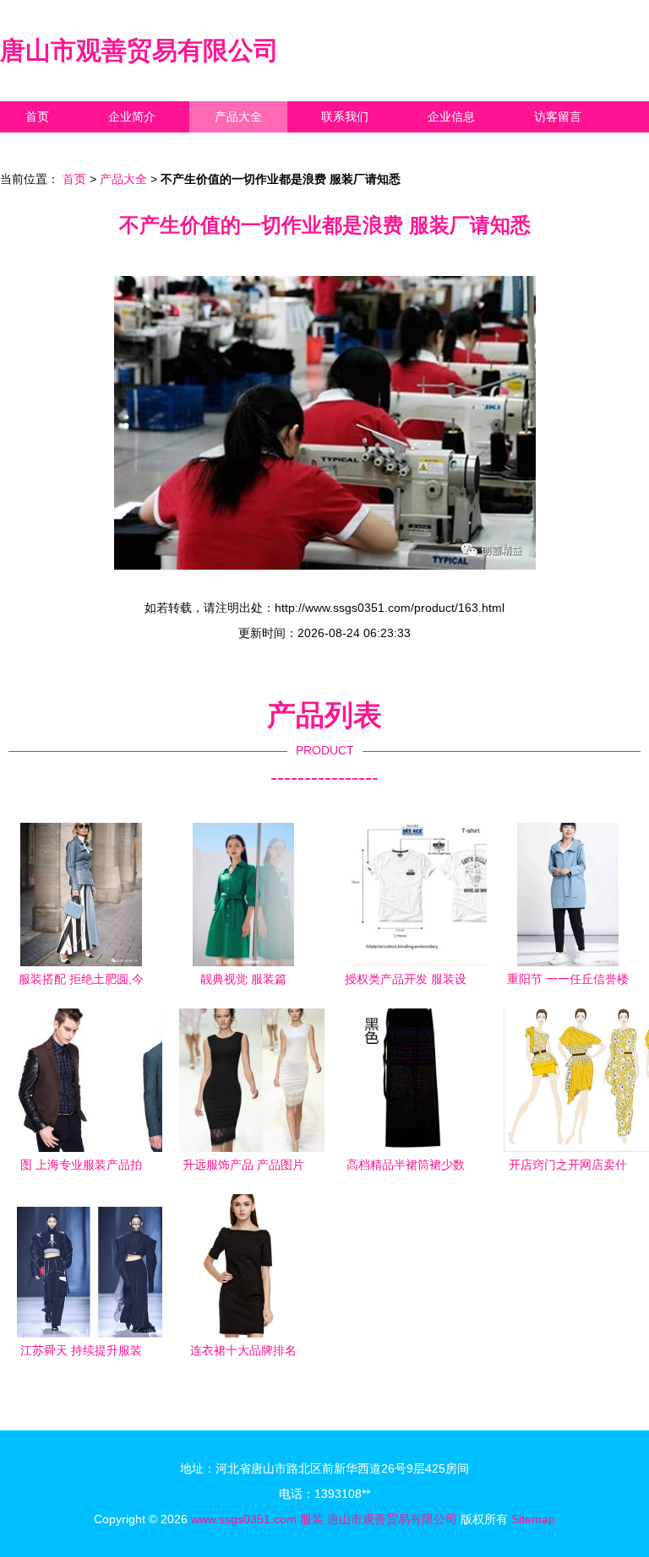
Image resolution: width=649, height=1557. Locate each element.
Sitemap (533, 1519)
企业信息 (451, 116)
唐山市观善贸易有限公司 (139, 50)
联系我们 (344, 116)
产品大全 (238, 116)
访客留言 (557, 116)
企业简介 (131, 116)
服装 (312, 1519)
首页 (37, 116)
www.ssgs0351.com (244, 1519)
